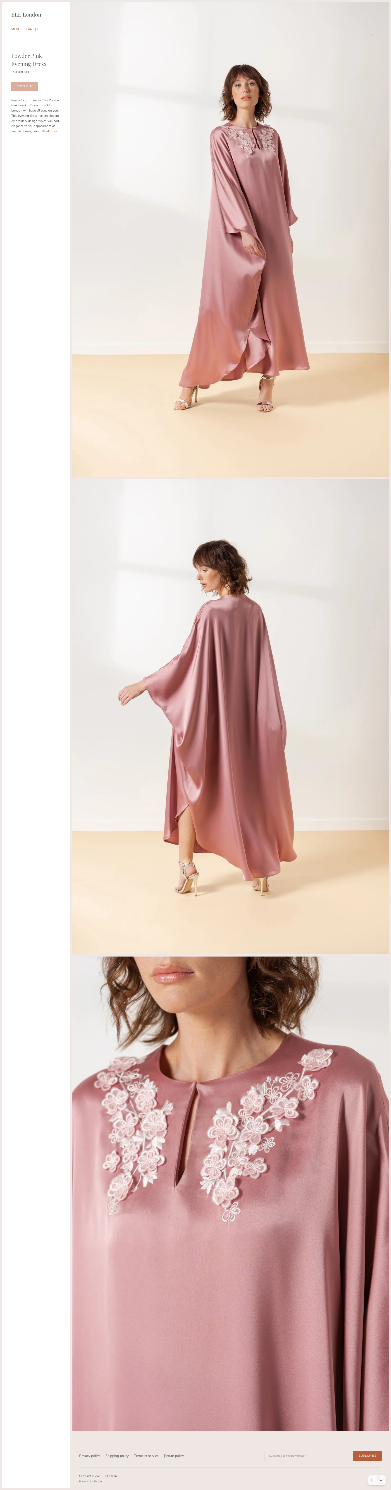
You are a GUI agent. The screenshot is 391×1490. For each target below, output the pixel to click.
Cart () (32, 29)
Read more (49, 131)
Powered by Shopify (91, 1481)
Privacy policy (89, 1455)
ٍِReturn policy (174, 1455)
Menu (15, 29)
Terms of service (146, 1455)
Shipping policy (117, 1455)
